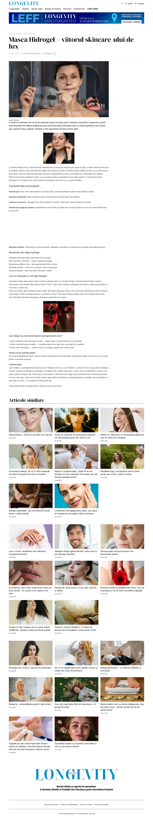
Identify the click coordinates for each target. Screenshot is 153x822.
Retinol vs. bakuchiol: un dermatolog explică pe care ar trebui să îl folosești (122, 436)
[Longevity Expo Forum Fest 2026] (76, 18)
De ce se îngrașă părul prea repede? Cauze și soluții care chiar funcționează (76, 669)
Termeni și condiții (86, 804)
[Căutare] (122, 3)
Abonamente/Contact (51, 804)
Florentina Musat (32, 54)
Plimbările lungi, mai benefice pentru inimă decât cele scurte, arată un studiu (119, 472)
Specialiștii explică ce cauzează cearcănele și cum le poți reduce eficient (75, 745)
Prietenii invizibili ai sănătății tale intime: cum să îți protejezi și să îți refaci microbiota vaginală (122, 589)
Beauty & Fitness (29, 33)
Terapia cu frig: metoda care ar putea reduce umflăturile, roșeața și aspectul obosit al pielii (29, 628)
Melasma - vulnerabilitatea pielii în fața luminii (30, 704)
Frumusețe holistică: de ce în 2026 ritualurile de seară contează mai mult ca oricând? (29, 472)
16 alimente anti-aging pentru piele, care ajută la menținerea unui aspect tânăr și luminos (76, 512)
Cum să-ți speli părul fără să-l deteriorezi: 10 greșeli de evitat (75, 705)
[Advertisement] (59, 229)
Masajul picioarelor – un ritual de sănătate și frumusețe (120, 669)
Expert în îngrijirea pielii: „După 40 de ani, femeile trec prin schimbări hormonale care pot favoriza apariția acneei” (76, 474)
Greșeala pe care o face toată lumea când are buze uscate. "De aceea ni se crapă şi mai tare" (30, 591)
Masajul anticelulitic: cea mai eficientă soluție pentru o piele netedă (29, 512)
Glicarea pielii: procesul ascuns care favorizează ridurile (117, 552)
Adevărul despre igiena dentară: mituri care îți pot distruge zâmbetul (76, 552)
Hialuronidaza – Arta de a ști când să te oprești (30, 435)
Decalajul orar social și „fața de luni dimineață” (30, 668)
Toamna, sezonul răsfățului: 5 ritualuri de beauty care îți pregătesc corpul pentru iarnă (75, 628)
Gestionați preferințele (101, 804)
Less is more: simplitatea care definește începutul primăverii (27, 552)
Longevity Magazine (15, 33)
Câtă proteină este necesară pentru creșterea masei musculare (35, 386)
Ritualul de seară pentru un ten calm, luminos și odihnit (75, 589)
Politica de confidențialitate (69, 804)
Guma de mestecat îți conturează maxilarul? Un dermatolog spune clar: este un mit (75, 436)
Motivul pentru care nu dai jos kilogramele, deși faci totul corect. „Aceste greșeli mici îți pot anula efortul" (122, 707)
